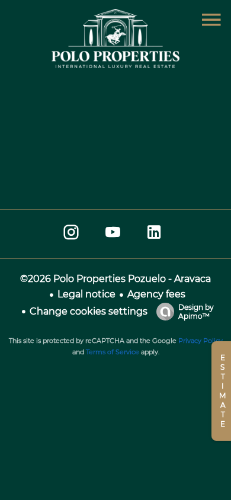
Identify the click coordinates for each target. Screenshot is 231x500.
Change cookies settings (88, 311)
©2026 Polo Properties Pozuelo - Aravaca (115, 278)
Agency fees (156, 294)
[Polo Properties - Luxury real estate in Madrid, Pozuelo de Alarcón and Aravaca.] (115, 64)
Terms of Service (112, 352)
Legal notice (86, 294)
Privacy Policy (200, 340)
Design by (196, 311)
